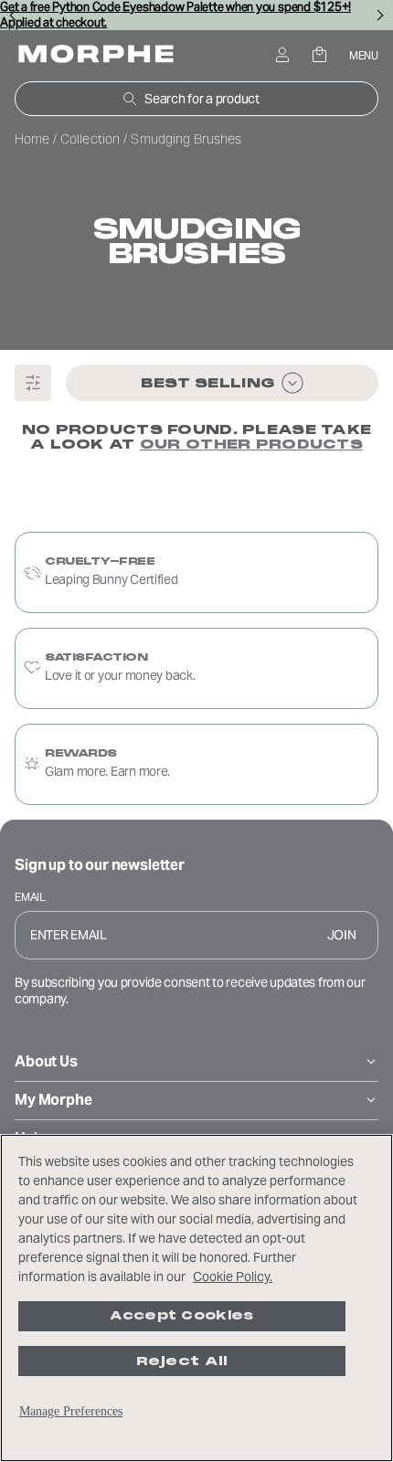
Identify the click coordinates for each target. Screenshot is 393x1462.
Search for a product (201, 98)
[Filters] (33, 384)
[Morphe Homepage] (96, 56)
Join (341, 935)
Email (30, 897)
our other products (251, 444)
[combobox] (222, 383)
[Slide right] (380, 15)
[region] (196, 1298)
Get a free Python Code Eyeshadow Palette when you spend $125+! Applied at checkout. (175, 15)
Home (34, 139)
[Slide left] (12, 15)
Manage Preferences (70, 1411)
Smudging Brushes (196, 241)
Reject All (182, 1361)
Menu (363, 55)
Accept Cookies (181, 1315)
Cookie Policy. (232, 1276)
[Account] (282, 56)
